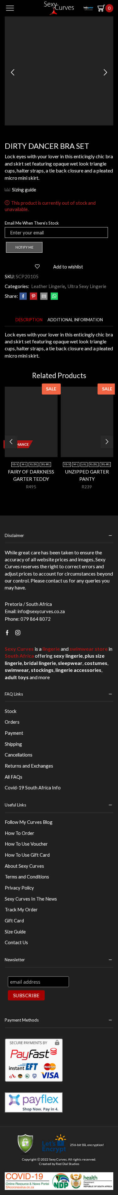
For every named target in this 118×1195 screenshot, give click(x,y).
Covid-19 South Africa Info (33, 787)
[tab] (29, 320)
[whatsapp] (53, 296)
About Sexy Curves (24, 866)
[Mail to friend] (44, 296)
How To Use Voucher (26, 844)
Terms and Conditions (27, 876)
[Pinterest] (33, 296)
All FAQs (13, 777)
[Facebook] (23, 296)
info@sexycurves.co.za (41, 611)
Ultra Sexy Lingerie (87, 286)
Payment (14, 733)
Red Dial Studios (67, 1164)
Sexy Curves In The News (31, 899)
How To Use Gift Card (27, 855)
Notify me (24, 247)
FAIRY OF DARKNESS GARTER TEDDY (31, 475)
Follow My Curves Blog (29, 822)
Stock (10, 711)
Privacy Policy (19, 887)
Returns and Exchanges (29, 766)
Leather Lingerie (48, 286)
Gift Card (14, 920)
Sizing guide (24, 189)
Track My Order (21, 909)
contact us (57, 580)
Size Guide (15, 931)
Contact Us (16, 942)
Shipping (13, 744)
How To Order (19, 833)
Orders (12, 722)
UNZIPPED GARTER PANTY (87, 475)
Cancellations (18, 754)
